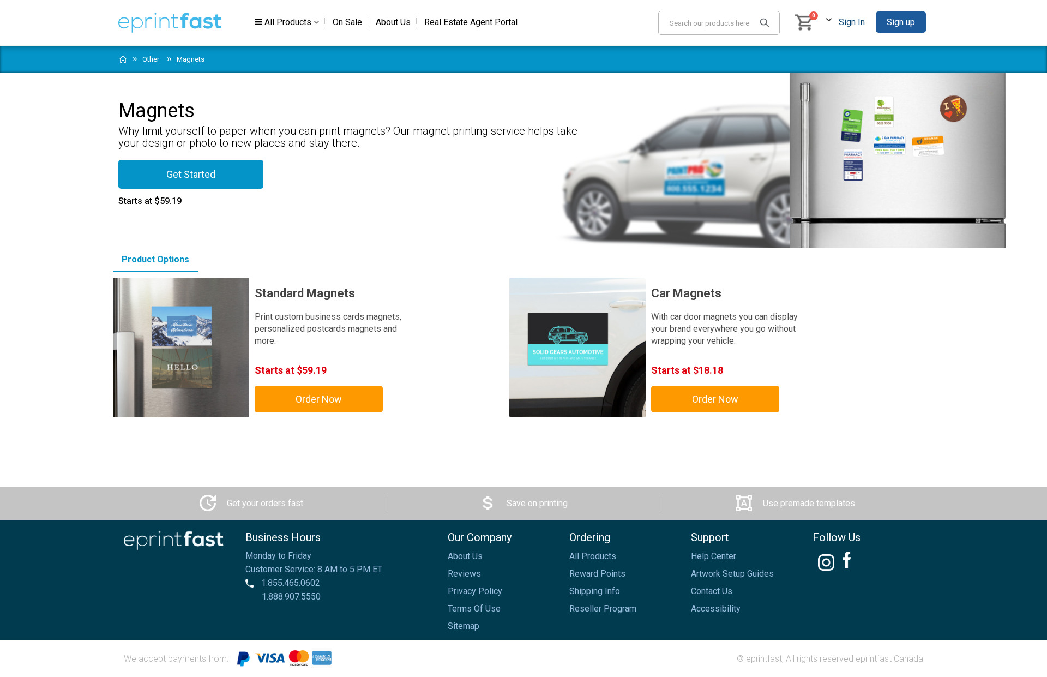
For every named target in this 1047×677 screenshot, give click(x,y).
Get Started (190, 174)
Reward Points (597, 573)
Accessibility (716, 608)
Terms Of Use (474, 608)
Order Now (319, 399)
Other (150, 59)
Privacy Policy (475, 591)
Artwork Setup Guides (732, 573)
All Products (288, 22)
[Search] (764, 22)
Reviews (464, 573)
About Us (393, 22)
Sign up (901, 22)
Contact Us (711, 591)
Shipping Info (594, 591)
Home (123, 57)
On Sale (347, 22)
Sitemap (463, 626)
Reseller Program (602, 608)
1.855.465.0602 (289, 583)
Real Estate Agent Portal (471, 22)
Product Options (155, 259)
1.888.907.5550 (291, 596)
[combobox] (719, 22)
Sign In (852, 22)
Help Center (713, 556)
